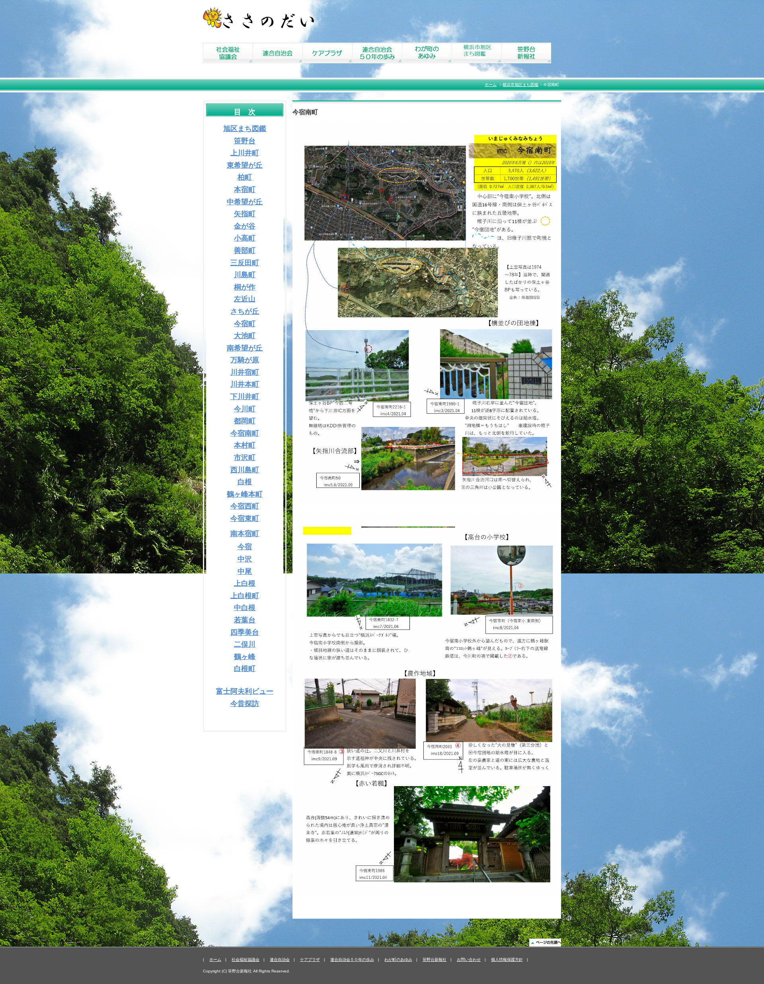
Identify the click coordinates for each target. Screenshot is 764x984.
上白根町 (244, 596)
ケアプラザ (310, 959)
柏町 (245, 177)
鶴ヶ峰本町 (245, 494)
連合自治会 (280, 959)
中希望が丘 (245, 202)
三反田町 (244, 263)
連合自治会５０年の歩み (352, 959)
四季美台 (244, 632)
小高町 (244, 238)
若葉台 (244, 620)
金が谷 (244, 226)
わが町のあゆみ (398, 959)
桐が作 (244, 287)
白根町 (244, 669)
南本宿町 (244, 534)
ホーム (491, 84)
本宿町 (244, 190)
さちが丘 (244, 311)
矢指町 (244, 214)
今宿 (245, 547)
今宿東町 (244, 518)
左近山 (244, 299)
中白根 (244, 608)
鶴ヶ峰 (244, 657)
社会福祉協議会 (245, 959)
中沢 (245, 559)
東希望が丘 (245, 165)
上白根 (244, 583)
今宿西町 (244, 506)
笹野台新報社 (434, 959)
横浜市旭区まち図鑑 (520, 84)
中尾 (245, 571)
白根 (245, 482)
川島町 (244, 275)
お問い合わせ (469, 959)
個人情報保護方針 (507, 959)
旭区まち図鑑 (244, 129)
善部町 (244, 250)
